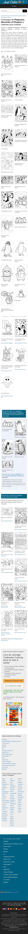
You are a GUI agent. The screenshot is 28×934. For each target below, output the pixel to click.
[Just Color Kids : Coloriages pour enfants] (12, 2)
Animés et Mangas (6, 761)
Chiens (4, 798)
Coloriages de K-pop (21, 632)
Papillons (20, 782)
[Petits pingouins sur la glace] (7, 169)
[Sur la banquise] (7, 146)
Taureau (20, 804)
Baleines (4, 782)
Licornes (12, 812)
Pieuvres (20, 786)
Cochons (4, 804)
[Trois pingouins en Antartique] (7, 232)
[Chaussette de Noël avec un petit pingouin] (21, 362)
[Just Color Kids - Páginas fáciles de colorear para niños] (11, 908)
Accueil (2, 15)
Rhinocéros (21, 797)
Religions (4, 769)
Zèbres (19, 812)
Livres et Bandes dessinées (8, 765)
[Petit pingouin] (21, 297)
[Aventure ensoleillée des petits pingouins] (7, 112)
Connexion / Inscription (23, 2)
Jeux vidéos (5, 767)
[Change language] (26, 2)
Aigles (3, 778)
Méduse (12, 818)
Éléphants (4, 818)
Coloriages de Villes (21, 554)
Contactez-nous (10, 903)
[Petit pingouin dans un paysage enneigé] (21, 160)
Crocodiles (4, 811)
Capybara (4, 787)
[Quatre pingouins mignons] (21, 224)
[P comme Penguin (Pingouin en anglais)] (7, 336)
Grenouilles (13, 786)
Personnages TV (6, 756)
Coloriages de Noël (7, 370)
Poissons (20, 788)
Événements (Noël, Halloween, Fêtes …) (12, 741)
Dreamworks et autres (7, 754)
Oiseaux (12, 822)
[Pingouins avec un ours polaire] (7, 183)
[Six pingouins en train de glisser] (21, 183)
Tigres (19, 806)
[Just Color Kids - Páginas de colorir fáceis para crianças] (14, 908)
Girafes (12, 784)
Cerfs (3, 789)
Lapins (11, 810)
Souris (19, 802)
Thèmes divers (5, 743)
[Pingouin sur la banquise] (20, 435)
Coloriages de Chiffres (22, 343)
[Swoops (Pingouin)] (7, 390)
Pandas (20, 778)
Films (3, 758)
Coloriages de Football (8, 572)
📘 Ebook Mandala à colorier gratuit (9, 892)
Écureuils (4, 816)
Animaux (7, 15)
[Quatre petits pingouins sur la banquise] (7, 427)
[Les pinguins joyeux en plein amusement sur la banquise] (21, 137)
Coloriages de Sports (8, 520)
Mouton (12, 820)
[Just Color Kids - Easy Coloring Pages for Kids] (4, 908)
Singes (19, 800)
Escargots (4, 820)
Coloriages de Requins (22, 581)
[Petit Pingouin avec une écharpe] (21, 281)
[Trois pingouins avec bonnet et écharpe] (21, 208)
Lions (11, 814)
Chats (3, 795)
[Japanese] (25, 908)
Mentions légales (17, 903)
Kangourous (13, 803)
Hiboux (12, 791)
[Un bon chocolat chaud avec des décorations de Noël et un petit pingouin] (7, 362)
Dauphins (4, 813)
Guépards (12, 787)
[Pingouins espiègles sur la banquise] (21, 121)
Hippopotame (13, 793)
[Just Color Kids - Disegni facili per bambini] (16, 908)
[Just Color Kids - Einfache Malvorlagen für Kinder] (19, 908)
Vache (19, 810)
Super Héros (5, 759)
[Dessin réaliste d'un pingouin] (21, 257)
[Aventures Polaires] (21, 97)
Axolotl (3, 780)
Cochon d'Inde (5, 800)
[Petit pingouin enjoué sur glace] (7, 71)
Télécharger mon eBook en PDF (13, 681)
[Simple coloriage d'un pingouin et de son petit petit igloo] (7, 306)
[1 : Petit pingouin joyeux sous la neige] (21, 336)
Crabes (4, 806)
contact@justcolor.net (13, 927)
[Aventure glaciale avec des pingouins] (21, 62)
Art (2, 748)
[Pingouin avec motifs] (20, 454)
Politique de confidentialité (16, 905)
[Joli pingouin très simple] (7, 257)
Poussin (20, 789)
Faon (11, 778)
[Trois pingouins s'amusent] (7, 208)
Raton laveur (21, 791)
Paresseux (20, 784)
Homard (12, 795)
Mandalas (4, 739)
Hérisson (12, 789)
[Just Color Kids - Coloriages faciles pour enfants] (8, 908)
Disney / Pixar (5, 752)
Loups (11, 816)
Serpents (20, 799)
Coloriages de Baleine (22, 529)
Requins (20, 795)
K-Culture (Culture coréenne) (9, 763)
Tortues (19, 808)
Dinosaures (5, 815)
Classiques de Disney (7, 750)
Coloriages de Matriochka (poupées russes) (5, 634)
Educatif (4, 746)
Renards (20, 793)
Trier (2, 51)
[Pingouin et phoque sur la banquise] (7, 97)
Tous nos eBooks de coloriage (13, 686)
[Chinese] (22, 908)
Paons (19, 780)
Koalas (11, 805)
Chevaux (4, 796)
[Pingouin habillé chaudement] (7, 281)
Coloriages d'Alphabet (8, 343)
